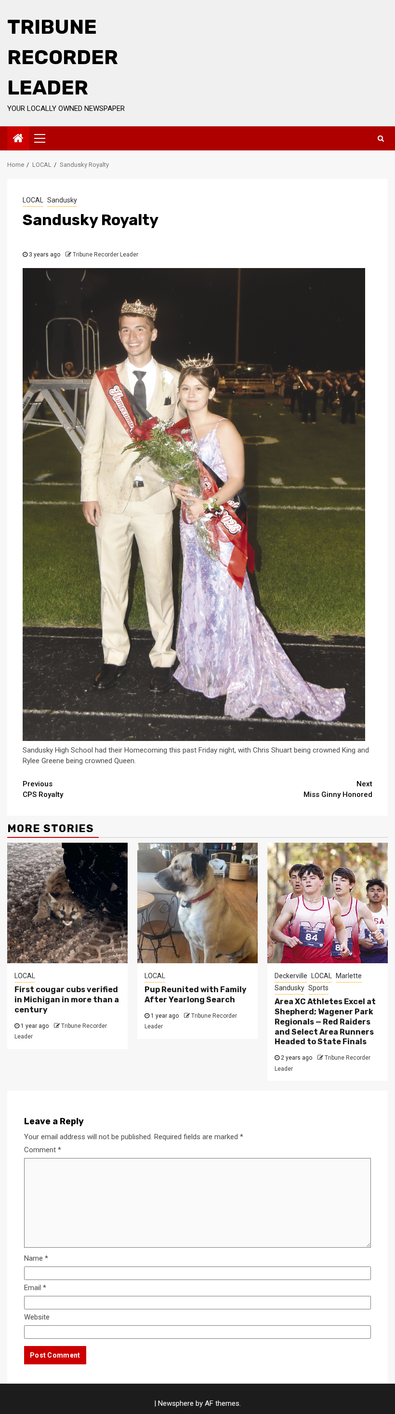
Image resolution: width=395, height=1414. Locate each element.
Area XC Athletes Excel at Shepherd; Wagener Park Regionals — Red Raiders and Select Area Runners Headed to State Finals (325, 1021)
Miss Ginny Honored (337, 789)
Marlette (349, 976)
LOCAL (33, 200)
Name (36, 1258)
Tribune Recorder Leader (62, 57)
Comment (42, 1149)
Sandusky (62, 200)
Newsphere (176, 1403)
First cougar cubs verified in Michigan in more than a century (66, 999)
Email (35, 1287)
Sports (318, 988)
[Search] (381, 138)
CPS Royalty (43, 789)
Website (37, 1317)
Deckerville (291, 976)
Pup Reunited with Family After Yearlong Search (196, 994)
